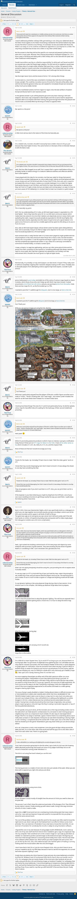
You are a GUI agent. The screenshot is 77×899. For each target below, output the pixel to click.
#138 (73, 553)
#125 (73, 158)
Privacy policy (60, 894)
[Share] (70, 28)
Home (4, 5)
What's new (21, 5)
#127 (73, 259)
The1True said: (20, 739)
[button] (26, 5)
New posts (4, 8)
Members (32, 5)
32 (27, 24)
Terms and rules (50, 894)
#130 (73, 385)
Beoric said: (19, 31)
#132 (73, 420)
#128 (73, 277)
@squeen (44, 290)
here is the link (66, 290)
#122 (73, 106)
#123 (73, 123)
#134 (73, 457)
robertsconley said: (21, 197)
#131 (73, 403)
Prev (4, 24)
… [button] (10, 24)
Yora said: (19, 528)
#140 (73, 736)
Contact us (42, 894)
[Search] (74, 5)
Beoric (4, 17)
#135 (73, 474)
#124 (73, 140)
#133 (73, 438)
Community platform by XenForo (38, 897)
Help (66, 894)
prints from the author (63, 284)
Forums (11, 5)
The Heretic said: (21, 162)
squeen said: (19, 127)
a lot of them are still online (32, 284)
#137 (73, 524)
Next (31, 24)
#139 (73, 657)
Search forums (12, 8)
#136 (73, 507)
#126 (73, 193)
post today (31, 280)
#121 (73, 27)
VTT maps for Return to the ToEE (44, 443)
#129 (73, 294)
